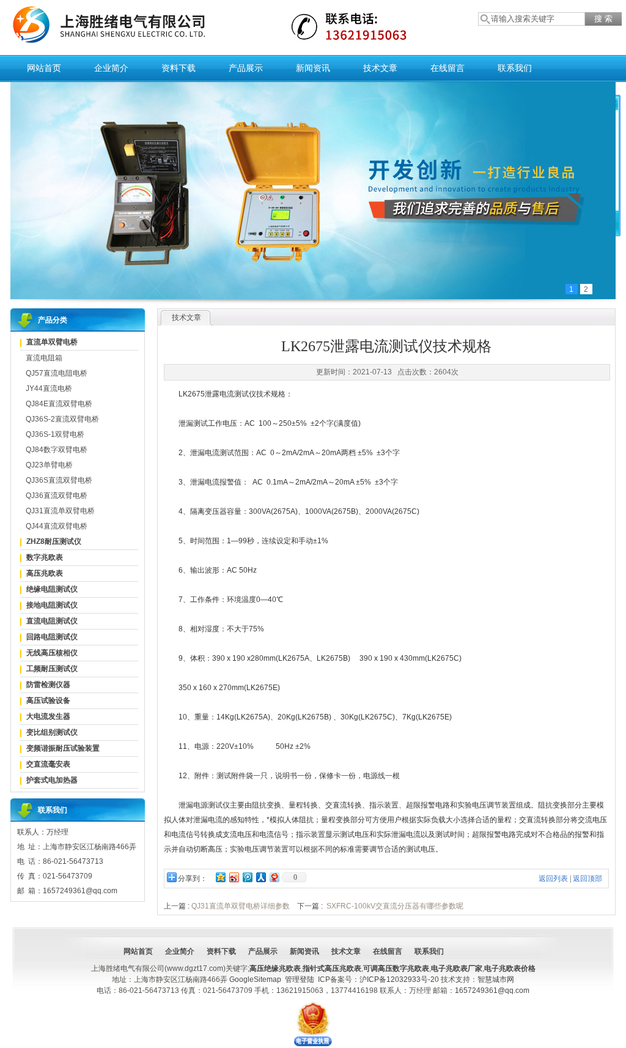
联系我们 (515, 68)
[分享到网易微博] (274, 877)
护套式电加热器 (52, 780)
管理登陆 (299, 979)
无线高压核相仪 (52, 652)
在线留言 (447, 68)
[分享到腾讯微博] (247, 877)
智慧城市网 (495, 979)
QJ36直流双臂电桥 (56, 495)
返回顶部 (587, 878)
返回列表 (553, 878)
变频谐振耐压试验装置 (63, 748)
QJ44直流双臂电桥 (56, 526)
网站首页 (44, 68)
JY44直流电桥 (49, 388)
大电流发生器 (48, 716)
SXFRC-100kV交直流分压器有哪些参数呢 (394, 906)
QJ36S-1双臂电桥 (55, 434)
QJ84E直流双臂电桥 (59, 404)
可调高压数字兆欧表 (396, 968)
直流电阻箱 (44, 358)
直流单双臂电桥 (52, 342)
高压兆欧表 (44, 573)
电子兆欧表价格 (510, 968)
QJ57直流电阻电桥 (56, 373)
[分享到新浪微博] (233, 877)
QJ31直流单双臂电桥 (60, 511)
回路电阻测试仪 (52, 637)
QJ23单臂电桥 (49, 465)
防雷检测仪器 (48, 684)
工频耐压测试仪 (52, 668)
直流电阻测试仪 (52, 621)
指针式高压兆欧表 (332, 968)
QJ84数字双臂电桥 (56, 449)
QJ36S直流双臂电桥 (59, 480)
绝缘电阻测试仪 (52, 589)
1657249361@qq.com (492, 990)
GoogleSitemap (255, 979)
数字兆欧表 (44, 557)
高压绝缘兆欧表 (275, 968)
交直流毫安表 (48, 764)
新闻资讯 (313, 68)
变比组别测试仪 (52, 732)
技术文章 (380, 68)
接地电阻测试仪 (52, 605)
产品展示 (246, 68)
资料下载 (178, 68)
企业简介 (111, 68)
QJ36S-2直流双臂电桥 (62, 419)
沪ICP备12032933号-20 (399, 979)
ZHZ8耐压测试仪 (53, 541)
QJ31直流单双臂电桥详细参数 (240, 906)
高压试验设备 (48, 700)
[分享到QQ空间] (220, 877)
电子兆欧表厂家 (456, 968)
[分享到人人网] (260, 877)
